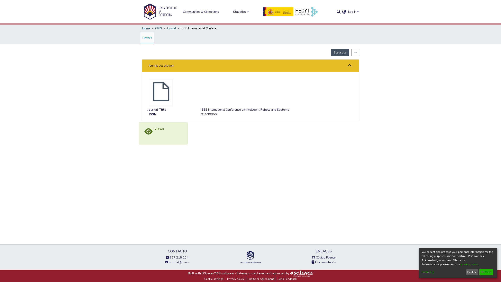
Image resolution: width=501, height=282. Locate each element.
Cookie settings (213, 279)
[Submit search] (338, 11)
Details (147, 38)
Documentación (325, 262)
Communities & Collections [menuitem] (201, 12)
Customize (428, 272)
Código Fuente (325, 257)
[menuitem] (240, 12)
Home (146, 28)
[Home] (160, 12)
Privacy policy (235, 279)
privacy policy (469, 264)
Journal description (161, 65)
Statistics (340, 52)
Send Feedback (287, 279)
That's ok (486, 272)
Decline (472, 272)
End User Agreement (261, 279)
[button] (349, 65)
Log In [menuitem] (352, 12)
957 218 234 (179, 257)
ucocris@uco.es (179, 262)
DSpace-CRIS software (218, 273)
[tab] (250, 66)
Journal (171, 28)
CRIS (158, 28)
